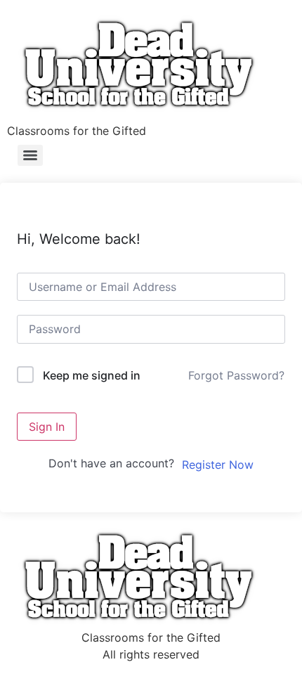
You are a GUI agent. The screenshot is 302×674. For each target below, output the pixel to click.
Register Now (218, 465)
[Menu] (30, 155)
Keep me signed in (91, 375)
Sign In (47, 427)
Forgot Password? (236, 375)
